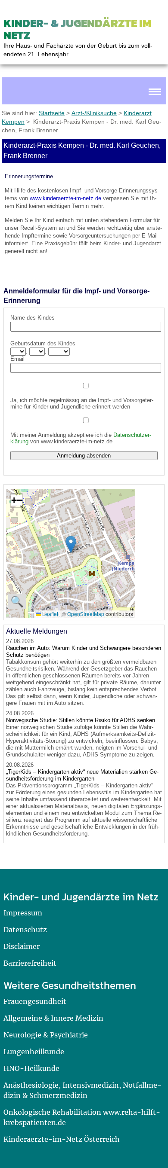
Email (17, 359)
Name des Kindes (32, 317)
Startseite (52, 113)
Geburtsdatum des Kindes (42, 343)
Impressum (22, 913)
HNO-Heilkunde (31, 1068)
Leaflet (49, 613)
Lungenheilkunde (33, 1051)
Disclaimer (21, 946)
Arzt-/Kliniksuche (94, 113)
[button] (70, 544)
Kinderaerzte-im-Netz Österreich (61, 1139)
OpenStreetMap (85, 613)
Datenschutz (25, 929)
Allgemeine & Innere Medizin (53, 1018)
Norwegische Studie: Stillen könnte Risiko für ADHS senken (80, 720)
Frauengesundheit (34, 1001)
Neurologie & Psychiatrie (45, 1035)
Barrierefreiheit (29, 963)
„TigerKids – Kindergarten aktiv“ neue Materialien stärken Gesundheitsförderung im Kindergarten (82, 775)
